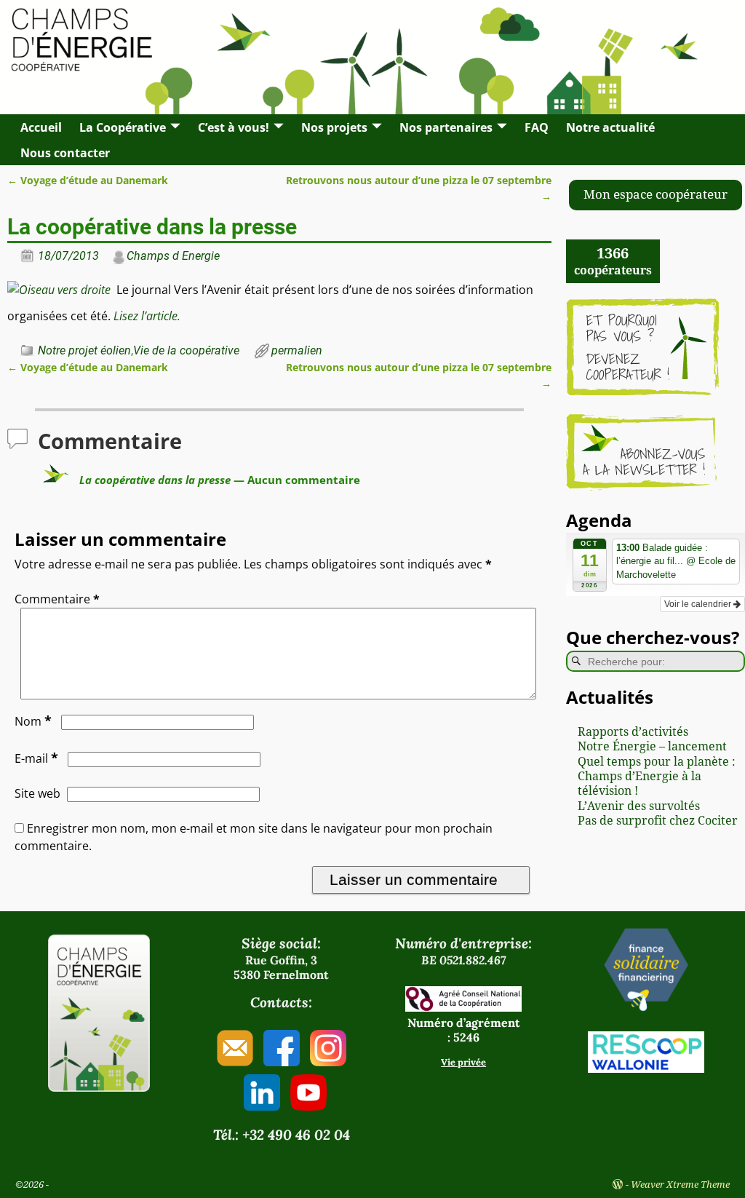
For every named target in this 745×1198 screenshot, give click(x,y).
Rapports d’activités (633, 732)
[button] (655, 195)
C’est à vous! (233, 127)
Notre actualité (610, 127)
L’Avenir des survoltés (639, 806)
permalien (296, 350)
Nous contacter (65, 153)
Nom (33, 721)
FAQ (537, 127)
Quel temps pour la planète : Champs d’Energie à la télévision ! (657, 776)
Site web (37, 793)
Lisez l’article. (146, 316)
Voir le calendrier (698, 604)
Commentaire (57, 599)
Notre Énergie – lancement (652, 746)
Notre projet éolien (84, 350)
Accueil (41, 127)
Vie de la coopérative (186, 350)
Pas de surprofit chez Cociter (658, 821)
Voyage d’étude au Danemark (87, 180)
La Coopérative (122, 127)
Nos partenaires (446, 127)
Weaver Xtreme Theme (680, 1184)
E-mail (36, 758)
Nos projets (334, 127)
